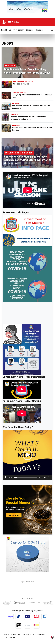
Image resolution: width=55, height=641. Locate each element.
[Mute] (45, 477)
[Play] (6, 477)
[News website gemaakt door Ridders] (52, 637)
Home (6, 634)
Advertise (15, 634)
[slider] (25, 477)
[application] (27, 455)
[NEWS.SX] (4, 22)
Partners (26, 634)
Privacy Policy (39, 634)
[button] (27, 455)
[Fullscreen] (49, 477)
